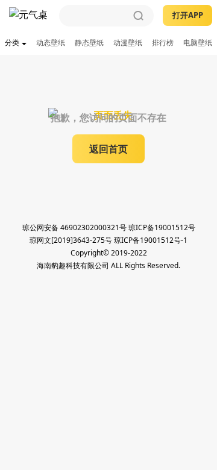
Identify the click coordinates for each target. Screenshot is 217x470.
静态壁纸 (89, 42)
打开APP (187, 15)
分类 (12, 42)
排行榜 (163, 42)
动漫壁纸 (127, 42)
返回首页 (108, 148)
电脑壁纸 (197, 42)
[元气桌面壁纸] (29, 15)
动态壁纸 (50, 42)
